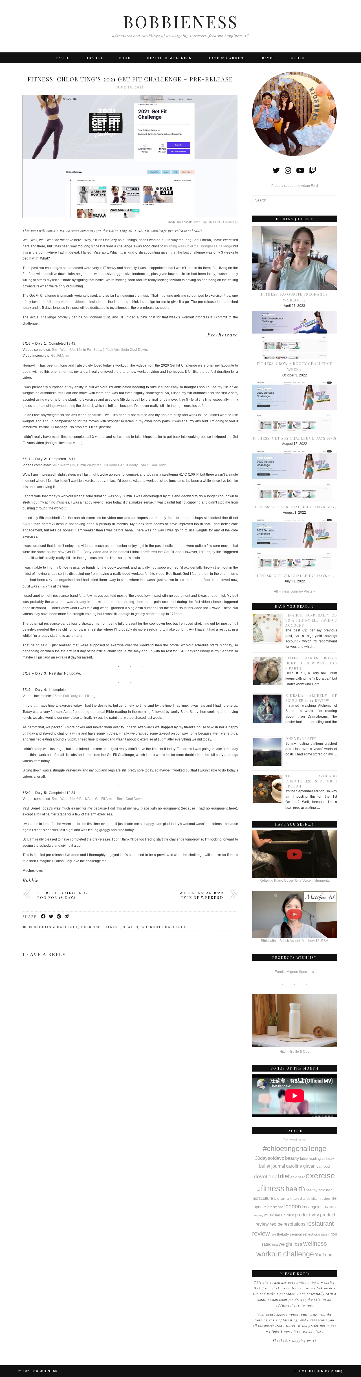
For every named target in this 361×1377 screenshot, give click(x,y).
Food (125, 58)
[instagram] (288, 170)
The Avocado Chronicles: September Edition (311, 781)
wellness (315, 1243)
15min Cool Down (153, 465)
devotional (266, 1176)
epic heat (297, 1177)
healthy (312, 1190)
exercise (91, 927)
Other (298, 58)
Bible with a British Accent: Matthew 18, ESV (294, 941)
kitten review (321, 1199)
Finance (93, 58)
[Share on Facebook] (43, 916)
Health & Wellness (169, 58)
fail (258, 1190)
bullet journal (272, 1165)
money (258, 1215)
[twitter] (276, 170)
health (130, 927)
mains (329, 1206)
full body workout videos (65, 302)
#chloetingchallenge (53, 927)
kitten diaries (300, 1198)
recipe (276, 1224)
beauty (292, 1158)
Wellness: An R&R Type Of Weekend (201, 895)
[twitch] (312, 170)
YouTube (324, 1255)
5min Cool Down (134, 350)
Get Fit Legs (88, 696)
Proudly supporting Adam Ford (294, 186)
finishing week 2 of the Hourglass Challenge (198, 246)
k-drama (281, 1198)
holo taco (325, 1190)
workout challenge (163, 927)
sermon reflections (305, 1234)
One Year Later (301, 738)
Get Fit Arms (60, 356)
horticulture (263, 1198)
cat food (323, 1166)
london (292, 1206)
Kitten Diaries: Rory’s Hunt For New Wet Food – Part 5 (311, 663)
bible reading (310, 1158)
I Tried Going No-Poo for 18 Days (62, 895)
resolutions (294, 1224)
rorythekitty (280, 1234)
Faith (62, 58)
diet (285, 1176)
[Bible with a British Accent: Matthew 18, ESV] (294, 915)
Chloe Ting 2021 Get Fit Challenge (215, 221)
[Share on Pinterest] (59, 916)
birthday (328, 1159)
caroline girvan (301, 1166)
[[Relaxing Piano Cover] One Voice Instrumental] (294, 854)
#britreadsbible (294, 1140)
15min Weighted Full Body (96, 465)
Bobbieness (180, 21)
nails (279, 1215)
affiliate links (307, 1282)
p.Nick (288, 1215)
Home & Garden (225, 58)
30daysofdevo (269, 1158)
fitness (112, 927)
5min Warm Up (63, 350)
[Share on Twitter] (51, 916)
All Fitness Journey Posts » (294, 591)
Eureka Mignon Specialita (294, 972)
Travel (267, 58)
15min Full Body (88, 350)
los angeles (312, 1207)
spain (326, 1234)
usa (275, 1245)
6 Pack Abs (111, 350)
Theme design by (318, 1371)
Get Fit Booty (127, 465)
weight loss (290, 1244)
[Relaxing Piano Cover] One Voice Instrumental (295, 880)
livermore (275, 1207)
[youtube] (300, 170)
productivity (307, 1215)
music (269, 1215)
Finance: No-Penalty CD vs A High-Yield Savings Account (311, 620)
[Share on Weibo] (67, 916)
